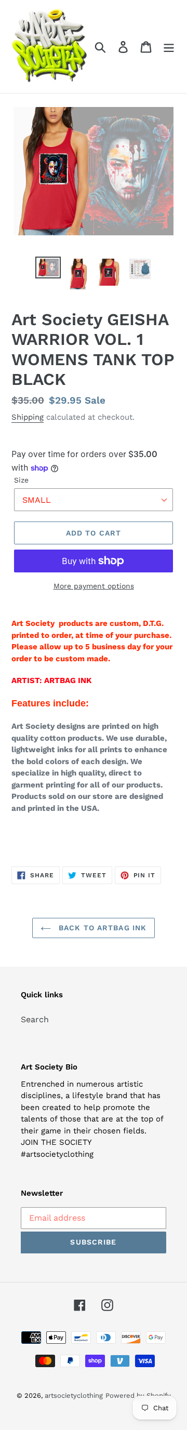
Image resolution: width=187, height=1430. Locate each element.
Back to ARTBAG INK (101, 928)
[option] (48, 268)
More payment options (94, 586)
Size (21, 480)
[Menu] (168, 46)
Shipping (27, 417)
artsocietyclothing (74, 1395)
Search (35, 1019)
